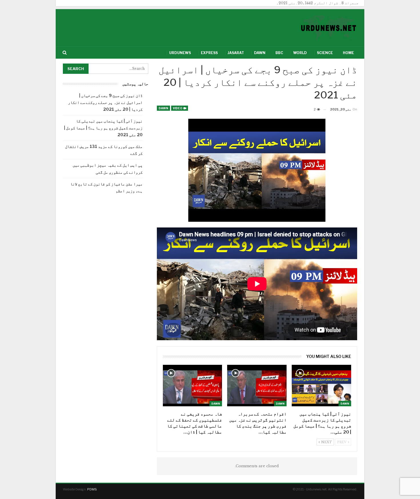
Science (325, 53)
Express (209, 53)
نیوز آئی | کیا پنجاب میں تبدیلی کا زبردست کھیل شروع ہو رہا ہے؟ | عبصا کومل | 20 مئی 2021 (103, 127)
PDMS (92, 489)
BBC (279, 53)
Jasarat (236, 53)
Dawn (259, 53)
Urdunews (180, 53)
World (300, 53)
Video (178, 108)
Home (348, 53)
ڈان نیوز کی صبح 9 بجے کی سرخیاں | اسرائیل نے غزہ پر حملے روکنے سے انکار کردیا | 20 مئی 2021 (105, 102)
